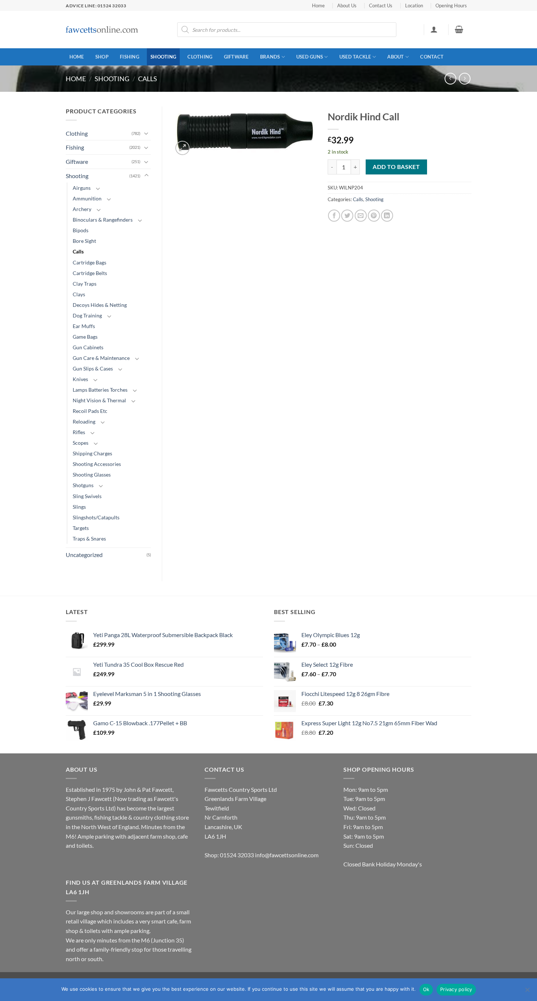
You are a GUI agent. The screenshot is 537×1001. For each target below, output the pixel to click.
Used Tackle (355, 57)
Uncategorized (84, 554)
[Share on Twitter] (347, 216)
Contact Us (380, 5)
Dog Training (87, 315)
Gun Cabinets (88, 347)
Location (414, 5)
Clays (79, 294)
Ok (426, 989)
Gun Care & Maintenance (101, 358)
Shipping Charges (92, 453)
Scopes (80, 443)
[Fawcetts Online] (102, 30)
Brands (270, 57)
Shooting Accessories (97, 464)
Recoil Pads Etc (90, 411)
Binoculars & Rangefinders (103, 220)
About (395, 57)
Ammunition (87, 198)
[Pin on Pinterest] (374, 216)
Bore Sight (84, 241)
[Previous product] (464, 78)
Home (318, 5)
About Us (347, 5)
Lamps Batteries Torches (100, 390)
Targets (81, 528)
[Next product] (450, 78)
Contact (431, 57)
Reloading (84, 421)
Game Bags (85, 337)
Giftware (236, 57)
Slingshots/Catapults (96, 517)
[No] (527, 992)
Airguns (82, 188)
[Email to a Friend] (361, 216)
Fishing (129, 57)
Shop (101, 57)
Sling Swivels (87, 496)
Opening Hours (451, 5)
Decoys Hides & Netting (100, 305)
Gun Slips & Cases (93, 368)
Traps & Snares (89, 538)
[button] (434, 29)
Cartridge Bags (89, 262)
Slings (79, 507)
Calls (147, 79)
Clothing (199, 57)
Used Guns (309, 57)
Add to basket (396, 166)
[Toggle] (146, 133)
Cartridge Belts (90, 273)
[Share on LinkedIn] (387, 216)
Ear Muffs (84, 326)
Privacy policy (456, 989)
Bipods (80, 230)
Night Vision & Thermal (99, 400)
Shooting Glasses (92, 474)
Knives (80, 379)
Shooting (163, 57)
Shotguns (83, 485)
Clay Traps (84, 284)
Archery (82, 209)
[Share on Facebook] (334, 216)
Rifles (79, 432)
